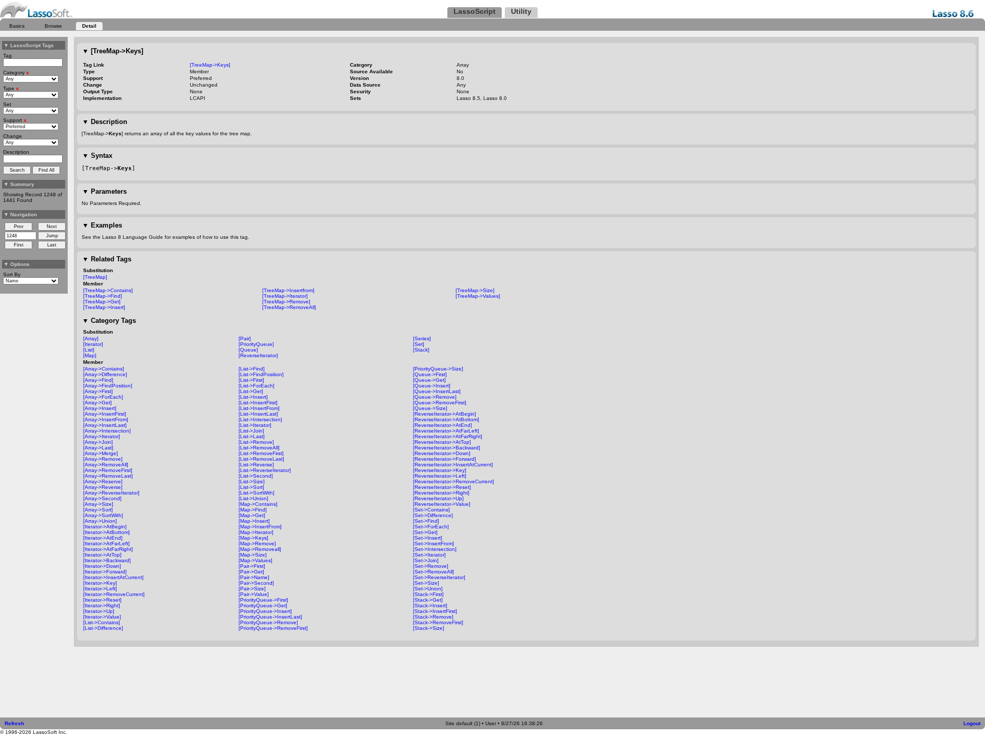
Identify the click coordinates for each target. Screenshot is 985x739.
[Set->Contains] (431, 509)
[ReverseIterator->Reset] (442, 487)
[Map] (89, 355)
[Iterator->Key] (100, 583)
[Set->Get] (425, 532)
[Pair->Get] (251, 571)
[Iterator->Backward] (107, 560)
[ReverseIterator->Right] (441, 493)
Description (104, 122)
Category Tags (109, 320)
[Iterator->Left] (100, 588)
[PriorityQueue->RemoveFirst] (273, 628)
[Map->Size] (253, 555)
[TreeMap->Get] (102, 301)
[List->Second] (256, 476)
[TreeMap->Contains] (108, 290)
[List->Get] (251, 391)
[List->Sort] (251, 487)
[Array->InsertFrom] (105, 419)
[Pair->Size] (252, 588)
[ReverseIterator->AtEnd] (442, 425)
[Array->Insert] (99, 408)
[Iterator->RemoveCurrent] (114, 594)
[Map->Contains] (258, 504)
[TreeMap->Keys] (112, 51)
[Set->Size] (426, 583)
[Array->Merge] (100, 453)
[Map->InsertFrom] (260, 526)
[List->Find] (252, 369)
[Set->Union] (428, 588)
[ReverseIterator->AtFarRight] (447, 436)
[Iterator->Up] (98, 611)
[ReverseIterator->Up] (438, 498)
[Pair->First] (252, 566)
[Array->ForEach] (103, 397)
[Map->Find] (253, 509)
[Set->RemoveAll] (433, 571)
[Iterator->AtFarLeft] (106, 543)
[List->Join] (251, 431)
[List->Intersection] (260, 419)
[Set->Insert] (427, 538)
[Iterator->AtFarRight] (108, 549)
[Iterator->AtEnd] (103, 538)
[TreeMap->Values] (478, 296)
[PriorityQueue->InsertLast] (270, 617)
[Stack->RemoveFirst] (438, 622)
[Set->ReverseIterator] (439, 577)
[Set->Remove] (430, 566)
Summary (19, 184)
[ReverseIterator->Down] (441, 453)
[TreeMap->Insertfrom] (288, 290)
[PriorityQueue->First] (263, 600)
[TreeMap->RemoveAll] (289, 307)
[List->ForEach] (256, 385)
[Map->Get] (252, 515)
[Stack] (421, 350)
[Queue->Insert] (431, 385)
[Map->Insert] (254, 521)
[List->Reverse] (256, 464)
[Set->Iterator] (429, 555)
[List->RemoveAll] (259, 447)
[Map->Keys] (253, 538)
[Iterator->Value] (102, 617)
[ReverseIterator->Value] (441, 504)
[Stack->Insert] (430, 605)
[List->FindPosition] (261, 374)
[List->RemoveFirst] (261, 453)
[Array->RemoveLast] (108, 476)
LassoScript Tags (29, 45)
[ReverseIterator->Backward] (446, 447)
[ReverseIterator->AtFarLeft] (446, 431)
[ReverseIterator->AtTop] (442, 442)
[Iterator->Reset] (102, 600)
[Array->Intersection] (107, 431)
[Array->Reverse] (103, 487)
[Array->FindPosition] (107, 385)
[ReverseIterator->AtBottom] (446, 419)
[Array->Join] (98, 442)
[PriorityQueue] (256, 344)
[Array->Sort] (98, 509)
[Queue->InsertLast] (437, 391)
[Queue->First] (430, 374)
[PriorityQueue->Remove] (268, 622)
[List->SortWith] (256, 493)
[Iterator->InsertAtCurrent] (113, 577)
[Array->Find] (98, 380)
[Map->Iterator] (256, 532)
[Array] (90, 338)
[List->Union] (253, 498)
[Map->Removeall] (260, 549)
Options (17, 264)
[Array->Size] (98, 504)
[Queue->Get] (429, 380)
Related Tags (106, 259)
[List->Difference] (103, 628)
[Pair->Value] (254, 594)
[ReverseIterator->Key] (439, 470)
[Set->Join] (426, 560)
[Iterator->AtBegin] (105, 526)
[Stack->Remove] (433, 617)
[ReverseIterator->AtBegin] (444, 414)
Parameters (104, 191)
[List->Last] (252, 436)
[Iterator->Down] (102, 566)
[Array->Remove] (103, 459)
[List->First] (251, 380)
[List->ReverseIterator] (265, 470)
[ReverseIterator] (258, 355)
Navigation (20, 214)
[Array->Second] (102, 498)
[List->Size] (252, 481)
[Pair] (245, 338)
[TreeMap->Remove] (286, 301)
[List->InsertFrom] (259, 408)
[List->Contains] (101, 622)
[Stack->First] (428, 594)
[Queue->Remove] (435, 397)
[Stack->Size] (428, 628)
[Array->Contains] (103, 369)
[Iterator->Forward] (105, 571)
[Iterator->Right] (101, 605)
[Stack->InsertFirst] (435, 611)
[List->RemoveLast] (261, 459)
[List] (88, 350)
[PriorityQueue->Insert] (265, 611)
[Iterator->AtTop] (102, 555)
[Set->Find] (426, 521)
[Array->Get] (97, 402)
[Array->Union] (100, 521)
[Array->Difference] (105, 374)
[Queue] (248, 350)
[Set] (418, 344)
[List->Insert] (253, 397)
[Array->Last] (98, 447)
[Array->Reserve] (103, 481)
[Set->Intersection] (435, 549)
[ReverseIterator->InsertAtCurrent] (453, 464)
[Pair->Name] (254, 577)
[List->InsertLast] (258, 414)
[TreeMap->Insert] (104, 307)
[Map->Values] (255, 560)
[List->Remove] (256, 442)
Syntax (97, 155)
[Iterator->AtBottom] (106, 532)
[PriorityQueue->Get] (263, 605)
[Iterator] (93, 344)
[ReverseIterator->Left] (439, 476)
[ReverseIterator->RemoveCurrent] (453, 481)
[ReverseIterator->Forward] (444, 459)
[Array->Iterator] (101, 436)
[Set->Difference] (433, 515)
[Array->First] (98, 391)
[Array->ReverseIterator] (111, 493)
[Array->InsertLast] (105, 425)
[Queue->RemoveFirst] (439, 402)
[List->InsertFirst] (258, 402)
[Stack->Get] (428, 600)
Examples (102, 225)
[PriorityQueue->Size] (438, 369)
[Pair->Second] (256, 583)
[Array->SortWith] (103, 515)
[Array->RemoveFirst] (107, 470)
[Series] (422, 338)
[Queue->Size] (430, 408)
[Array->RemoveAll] (105, 464)
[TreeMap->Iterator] (285, 296)
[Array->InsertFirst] (104, 414)
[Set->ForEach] (431, 526)
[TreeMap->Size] (475, 290)
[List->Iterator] (255, 425)
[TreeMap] (95, 277)
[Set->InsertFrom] (433, 543)
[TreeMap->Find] (102, 296)
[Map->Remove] (257, 543)
